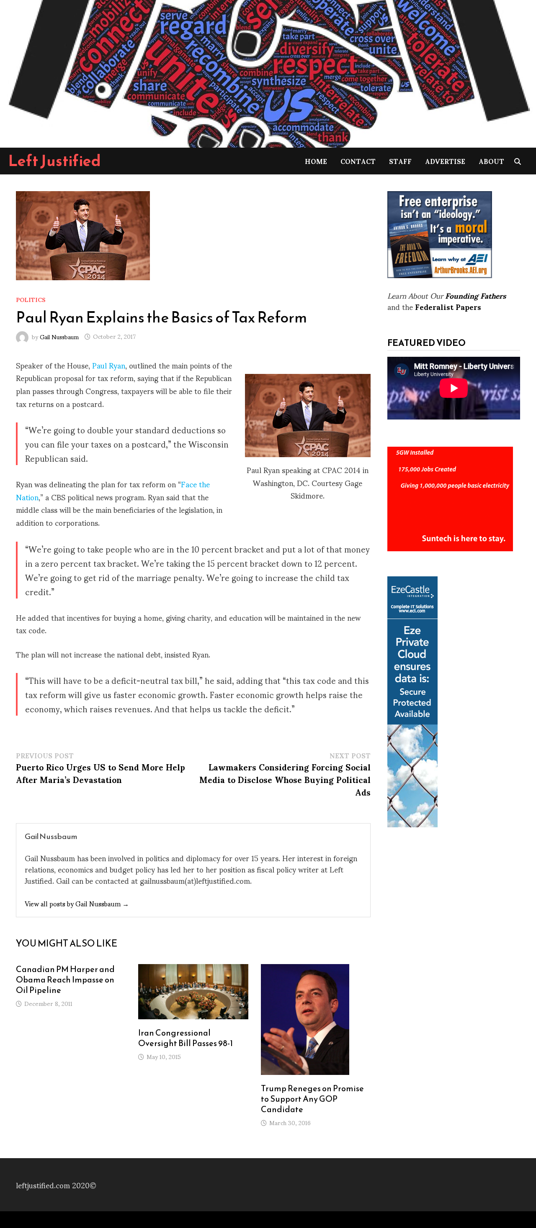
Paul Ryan (108, 365)
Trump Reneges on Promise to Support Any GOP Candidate (312, 1098)
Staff (400, 161)
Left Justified (54, 160)
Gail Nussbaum (59, 336)
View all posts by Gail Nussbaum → (77, 903)
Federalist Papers (448, 306)
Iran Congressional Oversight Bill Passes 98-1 (185, 1037)
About (491, 161)
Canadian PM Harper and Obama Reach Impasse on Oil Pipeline (65, 979)
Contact (358, 161)
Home (316, 161)
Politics (31, 299)
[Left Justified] (268, 72)
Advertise (445, 161)
